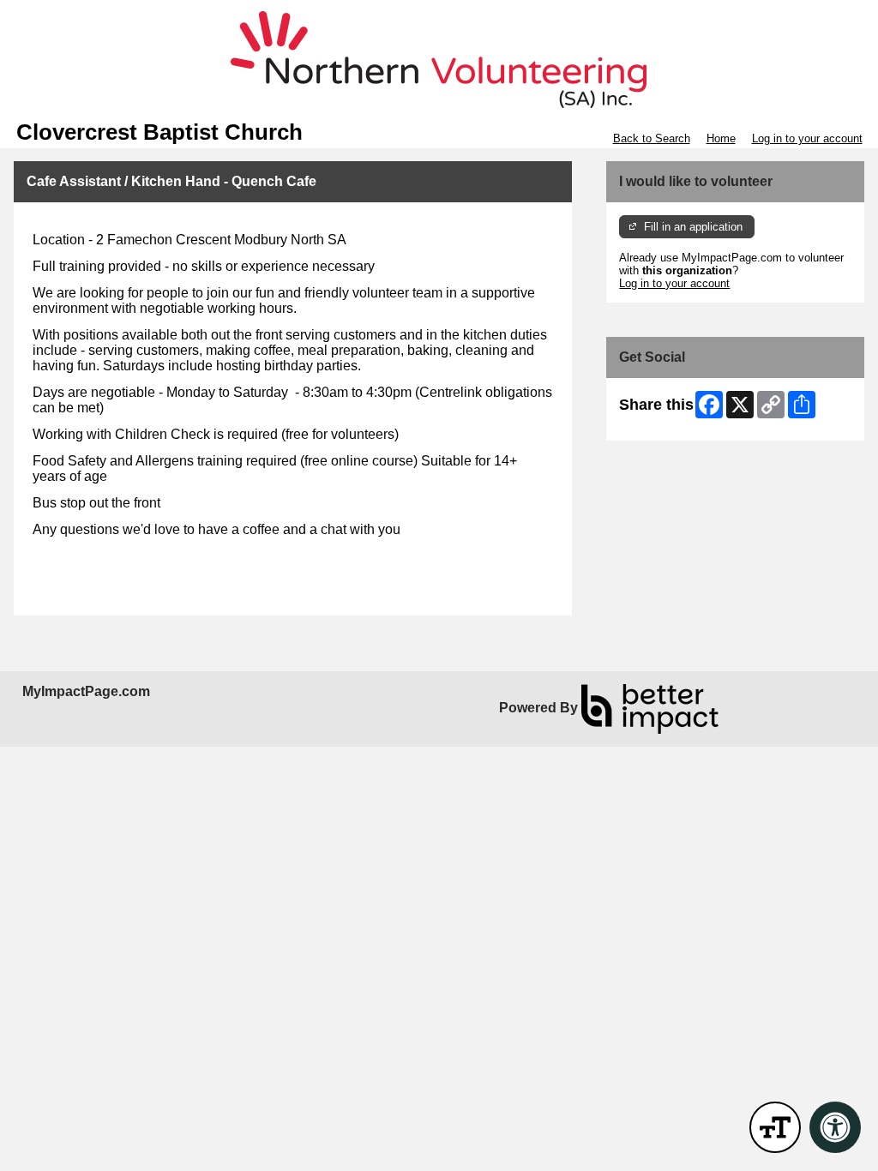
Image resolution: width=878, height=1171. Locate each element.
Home (721, 138)
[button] (775, 1127)
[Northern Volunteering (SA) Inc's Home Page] (439, 60)
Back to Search (651, 138)
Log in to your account (807, 138)
